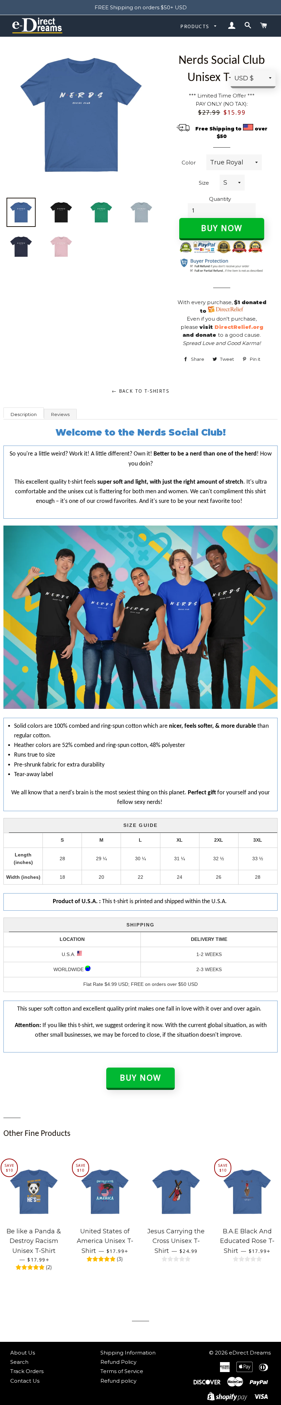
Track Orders (27, 1371)
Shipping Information (128, 1352)
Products (195, 26)
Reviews (60, 414)
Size (204, 183)
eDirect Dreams (250, 1352)
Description (24, 414)
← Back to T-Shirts (140, 391)
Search (19, 1362)
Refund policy (118, 1381)
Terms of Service (121, 1371)
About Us (22, 1352)
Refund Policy (118, 1362)
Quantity (220, 199)
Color (189, 162)
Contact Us (24, 1381)
